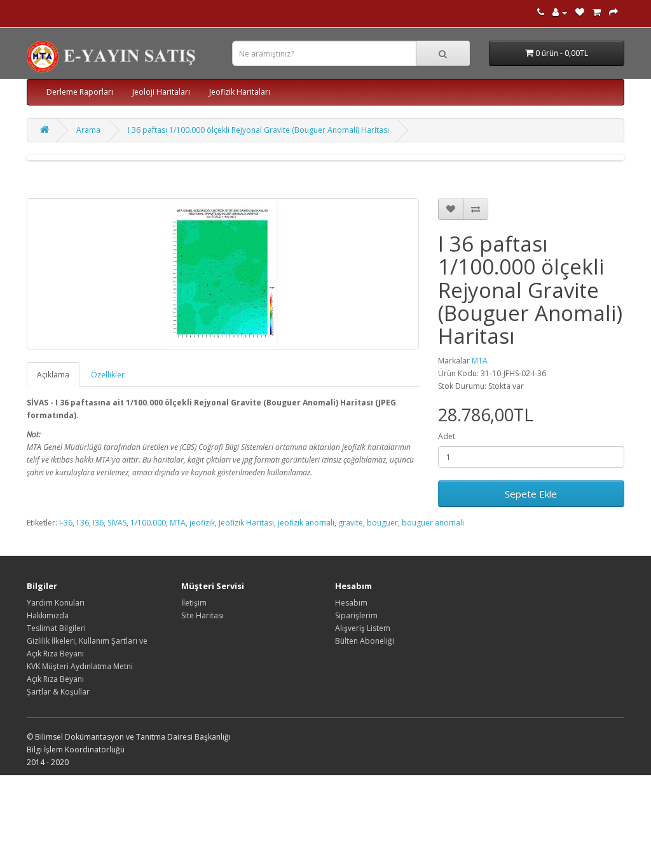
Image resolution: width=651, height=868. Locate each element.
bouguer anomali (433, 522)
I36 (98, 522)
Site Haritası (202, 615)
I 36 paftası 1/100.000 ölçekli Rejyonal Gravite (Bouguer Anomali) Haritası (258, 130)
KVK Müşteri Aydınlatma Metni (80, 666)
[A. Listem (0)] (579, 12)
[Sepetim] (597, 12)
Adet (446, 436)
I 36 (82, 522)
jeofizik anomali (306, 522)
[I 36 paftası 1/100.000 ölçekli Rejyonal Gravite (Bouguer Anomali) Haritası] (223, 273)
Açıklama (53, 374)
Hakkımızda (48, 615)
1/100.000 (148, 522)
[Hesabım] (559, 12)
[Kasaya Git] (613, 12)
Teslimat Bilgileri (56, 628)
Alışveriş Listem (362, 628)
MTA (480, 360)
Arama (88, 130)
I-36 (65, 522)
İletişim (194, 602)
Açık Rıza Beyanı (55, 679)
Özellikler (108, 374)
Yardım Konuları (56, 602)
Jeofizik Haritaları (239, 91)
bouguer (382, 522)
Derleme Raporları (79, 91)
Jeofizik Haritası (246, 522)
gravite (350, 522)
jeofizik (202, 522)
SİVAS (117, 522)
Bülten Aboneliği (364, 640)
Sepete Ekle (531, 493)
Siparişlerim (356, 615)
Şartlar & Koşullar (58, 691)
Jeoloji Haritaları (161, 91)
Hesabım (351, 602)
